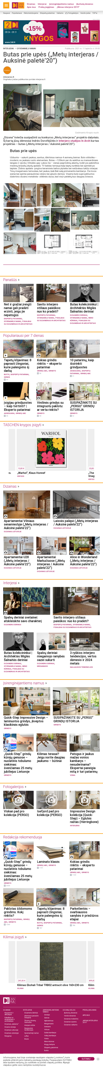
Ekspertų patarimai (47, 13)
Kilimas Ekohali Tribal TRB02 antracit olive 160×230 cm (50, 985)
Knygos (20, 476)
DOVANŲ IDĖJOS (69, 1010)
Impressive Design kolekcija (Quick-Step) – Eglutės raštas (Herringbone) (84, 817)
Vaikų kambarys (50, 1036)
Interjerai (42, 4)
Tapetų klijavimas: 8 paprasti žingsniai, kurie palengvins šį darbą (17, 366)
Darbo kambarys (50, 1033)
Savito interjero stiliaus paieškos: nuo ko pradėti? (49, 308)
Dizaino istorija (10, 1027)
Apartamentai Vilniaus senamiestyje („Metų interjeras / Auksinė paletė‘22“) (26, 524)
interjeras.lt (8, 77)
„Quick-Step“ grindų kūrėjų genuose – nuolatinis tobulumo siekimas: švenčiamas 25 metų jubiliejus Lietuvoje (18, 762)
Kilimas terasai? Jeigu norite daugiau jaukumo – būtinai (51, 757)
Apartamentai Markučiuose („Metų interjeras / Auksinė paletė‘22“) (51, 562)
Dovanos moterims (71, 1019)
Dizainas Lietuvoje (12, 532)
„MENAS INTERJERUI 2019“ (90, 1021)
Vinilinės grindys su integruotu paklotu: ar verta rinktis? (50, 406)
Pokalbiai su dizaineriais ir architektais (72, 627)
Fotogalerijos (73, 13)
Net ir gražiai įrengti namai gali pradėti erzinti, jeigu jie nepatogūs (17, 310)
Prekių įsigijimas (46, 7)
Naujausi (6, 13)
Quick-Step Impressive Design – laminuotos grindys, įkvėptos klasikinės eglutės (26, 721)
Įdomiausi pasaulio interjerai (31, 1016)
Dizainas (31, 4)
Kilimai (20, 988)
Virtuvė (46, 1030)
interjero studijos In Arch (74, 140)
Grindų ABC (42, 371)
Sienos (7, 377)
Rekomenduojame (31, 13)
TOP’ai (94, 13)
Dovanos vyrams (70, 1022)
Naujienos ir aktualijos (9, 1014)
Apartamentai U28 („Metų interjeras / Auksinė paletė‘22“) (17, 560)
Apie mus (31, 7)
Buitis (6, 374)
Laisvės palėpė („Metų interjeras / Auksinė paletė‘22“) (76, 522)
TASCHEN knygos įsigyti (22, 425)
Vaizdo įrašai (85, 13)
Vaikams (60, 13)
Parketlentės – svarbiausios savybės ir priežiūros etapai (84, 914)
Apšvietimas (48, 1021)
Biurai (26, 1039)
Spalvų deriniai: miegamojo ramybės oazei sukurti (51, 656)
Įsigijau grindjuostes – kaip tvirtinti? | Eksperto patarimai (18, 406)
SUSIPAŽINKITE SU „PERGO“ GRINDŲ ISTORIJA (83, 406)
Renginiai (8, 1036)
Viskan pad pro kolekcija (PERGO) (16, 813)
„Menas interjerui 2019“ (68, 7)
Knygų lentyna (49, 1044)
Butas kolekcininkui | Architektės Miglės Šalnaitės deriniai (84, 308)
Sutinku (86, 1059)
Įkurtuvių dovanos (84, 4)
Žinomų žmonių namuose (30, 1021)
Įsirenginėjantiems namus (61, 4)
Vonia (72, 775)
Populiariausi (17, 13)
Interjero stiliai (29, 1025)
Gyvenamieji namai (26, 48)
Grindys (52, 371)
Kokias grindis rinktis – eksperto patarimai (49, 364)
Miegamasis (42, 666)
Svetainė (47, 1027)
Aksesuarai (75, 371)
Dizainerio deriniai (78, 315)
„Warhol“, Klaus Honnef (31, 473)
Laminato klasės (48, 862)
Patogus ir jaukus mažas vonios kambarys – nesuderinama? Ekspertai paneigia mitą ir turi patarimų (84, 762)
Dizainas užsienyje (12, 1033)
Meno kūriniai (49, 1041)
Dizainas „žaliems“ (12, 1024)
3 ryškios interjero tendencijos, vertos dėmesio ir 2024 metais (83, 658)
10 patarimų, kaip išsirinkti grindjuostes (82, 364)
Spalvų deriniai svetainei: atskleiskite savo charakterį (23, 619)
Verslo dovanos (70, 1016)
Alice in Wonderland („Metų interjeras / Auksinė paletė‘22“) (83, 560)
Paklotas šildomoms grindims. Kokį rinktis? (18, 912)
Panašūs (10, 280)
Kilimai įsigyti (13, 937)
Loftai (26, 1036)
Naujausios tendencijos (81, 667)
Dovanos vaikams (70, 1025)
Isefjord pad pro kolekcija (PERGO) (49, 813)
